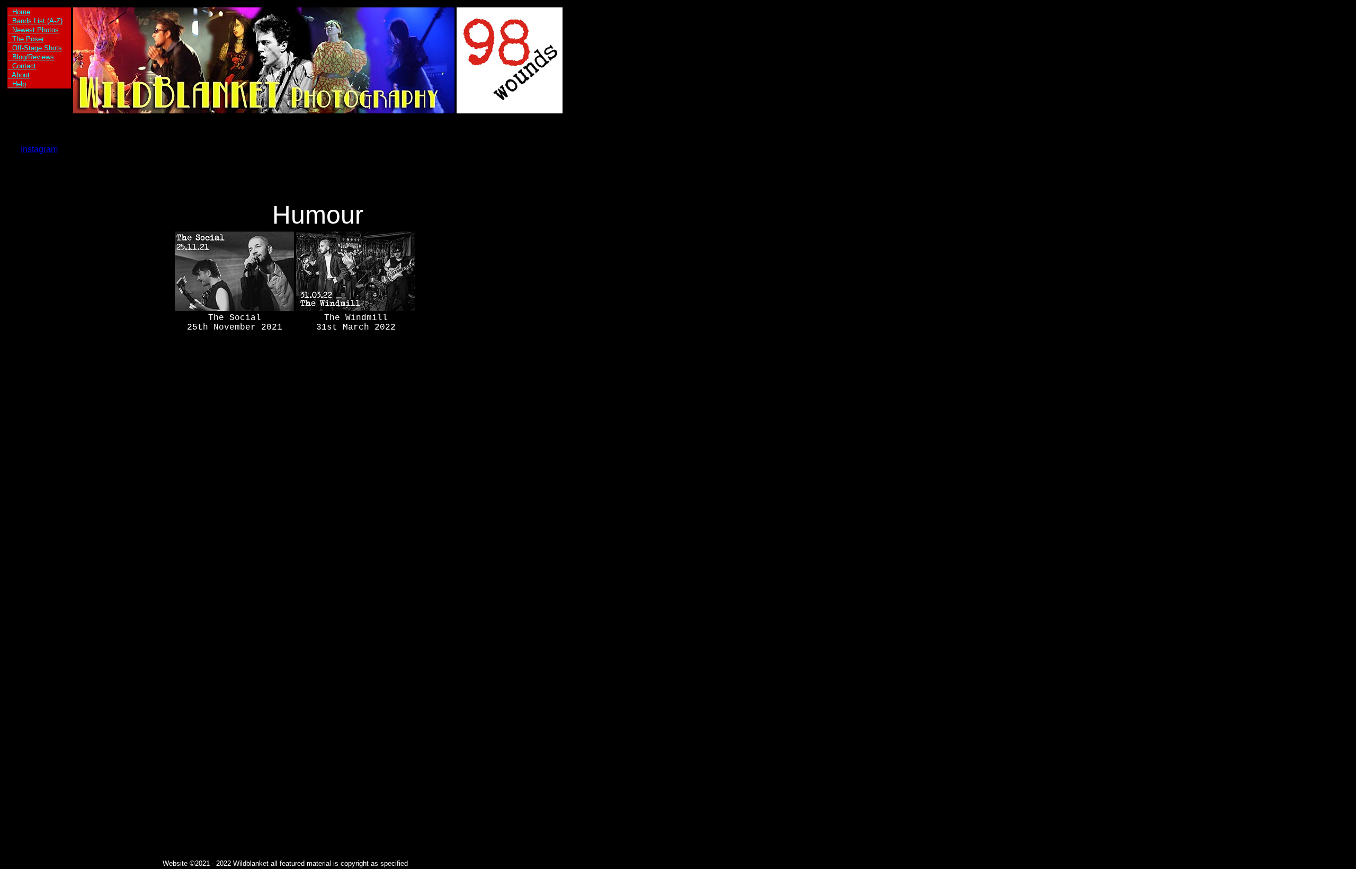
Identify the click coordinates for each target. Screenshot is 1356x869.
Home (19, 12)
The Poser (26, 39)
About (19, 75)
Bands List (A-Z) (35, 21)
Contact (22, 66)
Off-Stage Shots (35, 48)
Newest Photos (33, 30)
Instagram (39, 149)
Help (17, 84)
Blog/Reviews (31, 57)
